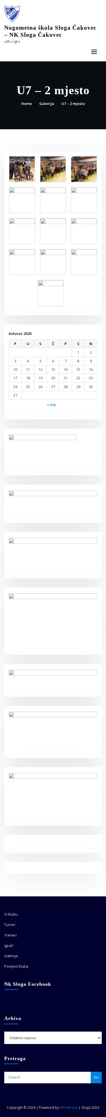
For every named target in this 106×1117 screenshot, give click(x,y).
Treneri (10, 935)
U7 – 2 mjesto (73, 103)
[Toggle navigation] (94, 52)
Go (96, 1077)
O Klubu (11, 914)
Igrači (8, 945)
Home (26, 103)
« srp (51, 404)
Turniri (9, 924)
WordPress (69, 1107)
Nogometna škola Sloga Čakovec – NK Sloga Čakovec (50, 31)
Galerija (46, 103)
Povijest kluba (16, 966)
